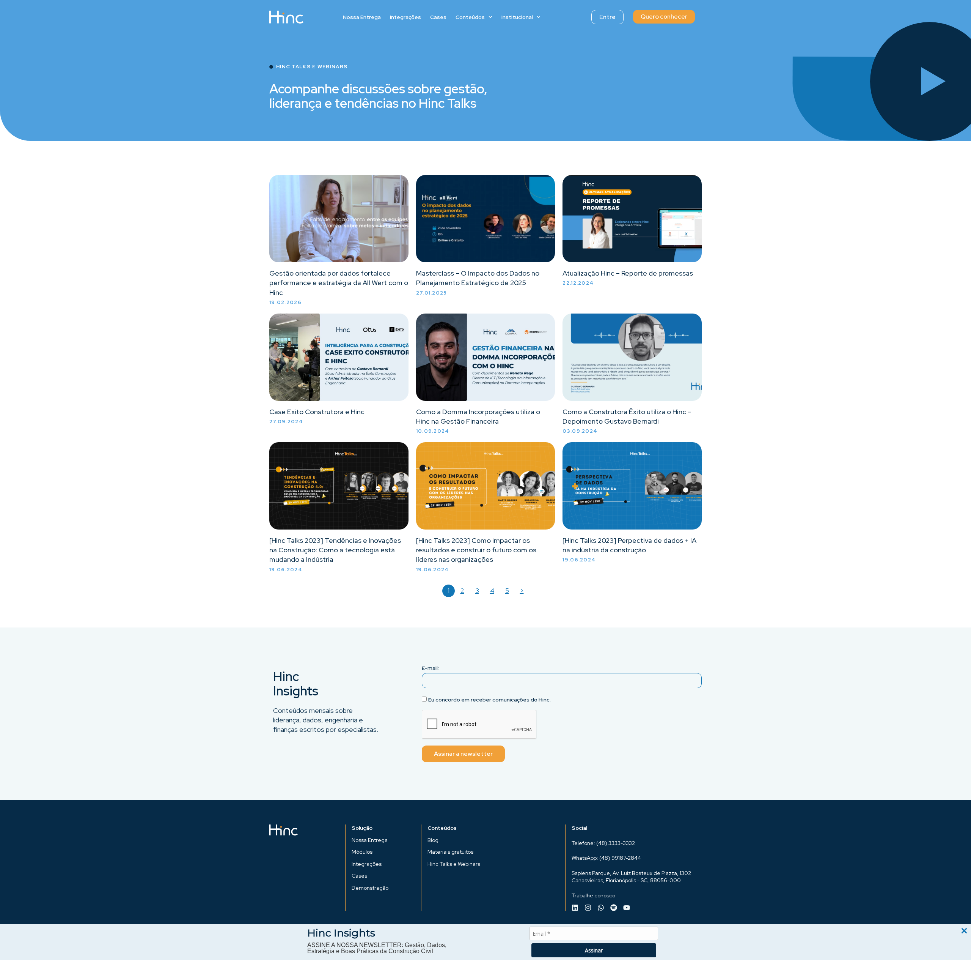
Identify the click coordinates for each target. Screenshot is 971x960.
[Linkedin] (575, 907)
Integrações (405, 17)
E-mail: (430, 668)
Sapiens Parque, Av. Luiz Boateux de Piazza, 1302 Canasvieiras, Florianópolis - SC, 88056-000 (631, 877)
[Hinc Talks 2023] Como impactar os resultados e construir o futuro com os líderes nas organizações (476, 550)
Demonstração (370, 887)
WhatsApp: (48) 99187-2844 (606, 857)
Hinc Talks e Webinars (453, 864)
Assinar (594, 950)
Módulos (362, 851)
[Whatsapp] (600, 907)
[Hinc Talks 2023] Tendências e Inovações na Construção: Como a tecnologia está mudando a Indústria (335, 550)
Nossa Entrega (362, 17)
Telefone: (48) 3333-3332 (603, 843)
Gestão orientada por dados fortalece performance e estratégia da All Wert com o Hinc (338, 282)
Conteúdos (470, 17)
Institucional (517, 17)
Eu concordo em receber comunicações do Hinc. (489, 699)
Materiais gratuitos (450, 851)
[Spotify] (613, 907)
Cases (438, 17)
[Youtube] (626, 907)
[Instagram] (587, 907)
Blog (432, 840)
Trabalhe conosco (593, 895)
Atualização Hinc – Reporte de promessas (627, 273)
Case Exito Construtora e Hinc (317, 411)
